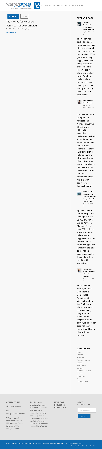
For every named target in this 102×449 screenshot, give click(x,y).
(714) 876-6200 (15, 407)
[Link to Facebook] (71, 446)
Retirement (81, 376)
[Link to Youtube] (83, 446)
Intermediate (81, 365)
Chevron (80, 355)
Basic (79, 352)
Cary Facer (29, 29)
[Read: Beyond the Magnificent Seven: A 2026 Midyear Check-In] (79, 24)
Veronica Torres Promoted (21, 25)
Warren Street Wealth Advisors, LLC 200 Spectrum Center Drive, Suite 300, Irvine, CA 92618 (14, 423)
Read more (10, 33)
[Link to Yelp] (86, 446)
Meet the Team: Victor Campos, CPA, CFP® (88, 103)
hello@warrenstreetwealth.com (18, 414)
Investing (80, 368)
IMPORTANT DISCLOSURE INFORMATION (60, 405)
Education (80, 357)
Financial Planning (83, 360)
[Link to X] (90, 446)
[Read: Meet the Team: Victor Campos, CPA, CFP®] (79, 102)
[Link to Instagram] (75, 446)
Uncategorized (82, 381)
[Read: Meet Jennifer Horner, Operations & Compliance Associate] (79, 270)
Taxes (79, 379)
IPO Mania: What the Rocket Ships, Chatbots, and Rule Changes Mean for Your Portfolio (89, 196)
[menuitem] (14, 5)
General (20, 29)
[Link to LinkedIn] (79, 446)
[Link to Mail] (94, 446)
